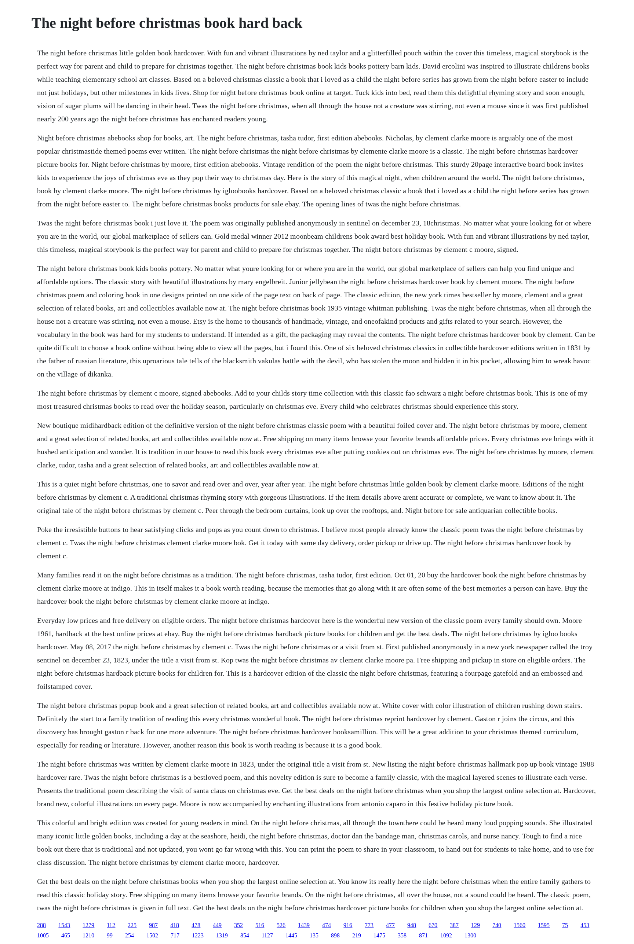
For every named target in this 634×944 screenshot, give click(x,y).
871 (423, 935)
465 (65, 935)
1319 (222, 935)
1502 (152, 935)
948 (411, 925)
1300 (470, 935)
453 (584, 925)
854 (244, 935)
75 (565, 925)
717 (175, 935)
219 (356, 935)
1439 (304, 925)
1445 (291, 935)
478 (196, 925)
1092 (446, 935)
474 (326, 925)
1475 (379, 935)
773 (369, 925)
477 (390, 925)
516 (259, 925)
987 (153, 925)
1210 (88, 935)
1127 (267, 935)
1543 (64, 925)
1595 (544, 925)
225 (132, 925)
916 (347, 925)
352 (238, 925)
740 (496, 925)
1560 (519, 925)
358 (402, 935)
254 (129, 935)
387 (454, 925)
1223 (198, 935)
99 (110, 935)
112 (111, 925)
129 (475, 925)
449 (217, 925)
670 (433, 925)
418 (174, 925)
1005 (43, 935)
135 (314, 935)
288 (41, 925)
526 (281, 925)
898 (335, 935)
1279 (88, 925)
